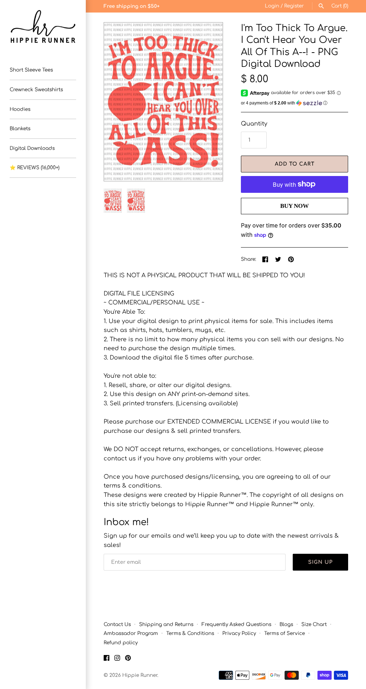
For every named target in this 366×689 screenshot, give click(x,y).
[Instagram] (117, 659)
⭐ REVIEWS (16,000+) (34, 167)
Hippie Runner (139, 675)
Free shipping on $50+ (131, 6)
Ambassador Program (131, 633)
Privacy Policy (239, 633)
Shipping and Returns (166, 624)
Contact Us (117, 624)
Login (272, 6)
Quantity (254, 124)
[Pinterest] (128, 659)
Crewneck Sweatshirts (36, 89)
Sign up (320, 562)
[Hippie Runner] (43, 27)
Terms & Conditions (190, 633)
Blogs (286, 624)
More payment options (294, 217)
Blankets (20, 128)
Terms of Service (284, 633)
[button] (208, 102)
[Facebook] (106, 659)
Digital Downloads (32, 148)
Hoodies (20, 109)
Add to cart (295, 164)
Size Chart (314, 624)
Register (294, 6)
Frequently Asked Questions (236, 624)
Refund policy (121, 642)
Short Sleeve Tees (31, 70)
